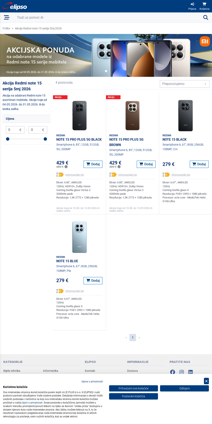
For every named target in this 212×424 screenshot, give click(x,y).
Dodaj (95, 164)
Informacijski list (74, 174)
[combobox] (185, 84)
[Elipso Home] (14, 6)
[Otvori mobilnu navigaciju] (7, 17)
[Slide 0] (106, 71)
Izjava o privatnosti (92, 381)
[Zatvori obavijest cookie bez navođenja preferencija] (206, 381)
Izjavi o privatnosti (32, 402)
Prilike (6, 28)
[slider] (7, 139)
